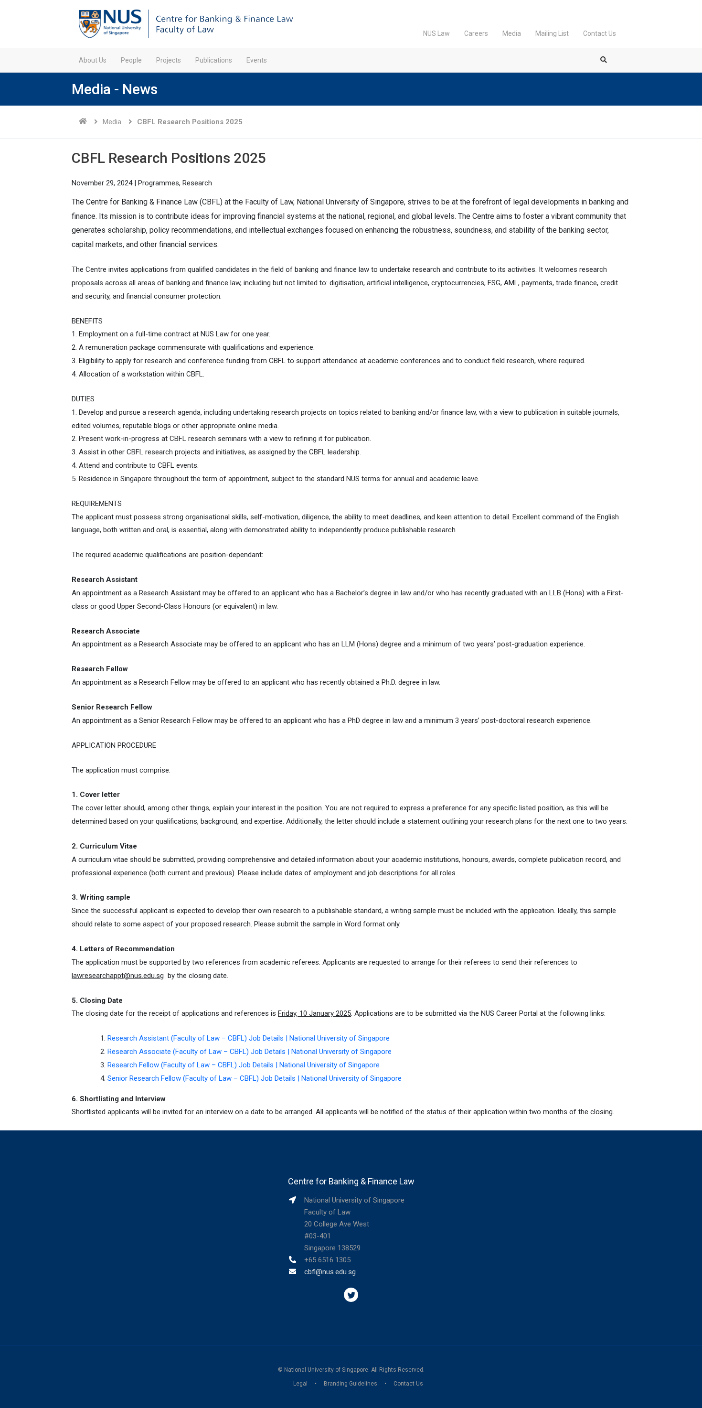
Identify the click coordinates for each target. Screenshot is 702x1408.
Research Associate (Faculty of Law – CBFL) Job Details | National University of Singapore (249, 1051)
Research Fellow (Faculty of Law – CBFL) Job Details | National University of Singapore (243, 1065)
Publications (213, 60)
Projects (168, 60)
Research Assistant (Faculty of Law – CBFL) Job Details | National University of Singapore (248, 1038)
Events (256, 60)
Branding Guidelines (350, 1383)
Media (511, 33)
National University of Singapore (326, 1369)
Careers (476, 33)
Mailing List (552, 33)
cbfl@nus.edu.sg (330, 1272)
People (131, 60)
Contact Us (599, 33)
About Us (92, 60)
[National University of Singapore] (110, 23)
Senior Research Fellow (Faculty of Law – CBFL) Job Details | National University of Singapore (254, 1078)
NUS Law (436, 33)
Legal (300, 1383)
